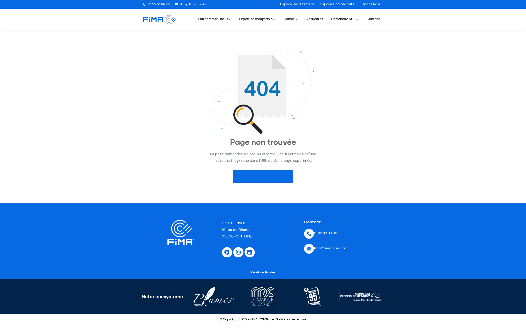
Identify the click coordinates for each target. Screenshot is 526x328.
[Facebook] (227, 252)
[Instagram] (238, 252)
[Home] (180, 232)
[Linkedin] (250, 252)
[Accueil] (159, 19)
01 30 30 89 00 (325, 233)
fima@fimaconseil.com (330, 248)
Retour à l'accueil (266, 176)
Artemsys (299, 319)
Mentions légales (263, 272)
